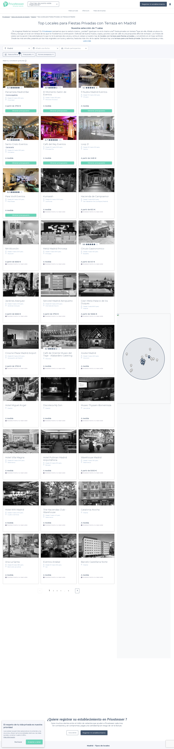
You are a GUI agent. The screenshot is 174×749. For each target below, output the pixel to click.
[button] (146, 355)
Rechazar (18, 742)
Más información (9, 737)
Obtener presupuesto (20, 111)
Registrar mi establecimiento (153, 4)
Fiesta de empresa (100, 11)
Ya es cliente (72, 733)
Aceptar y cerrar (34, 742)
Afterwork (85, 11)
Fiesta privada (73, 11)
